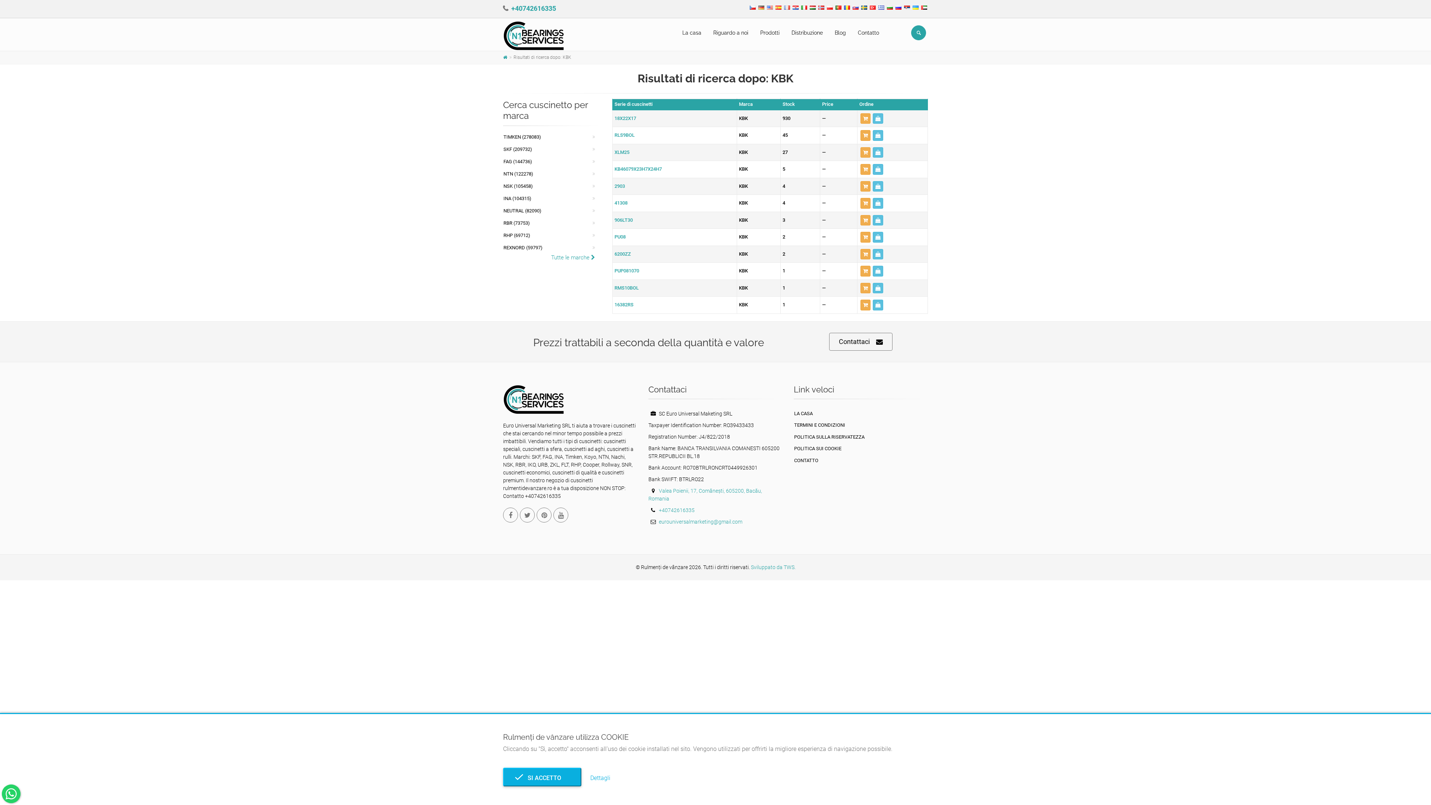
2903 (620, 186)
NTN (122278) (518, 174)
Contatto (868, 33)
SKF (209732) (517, 149)
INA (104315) (517, 198)
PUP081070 (627, 271)
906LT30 (624, 220)
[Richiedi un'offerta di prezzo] (878, 118)
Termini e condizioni (819, 425)
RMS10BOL (627, 288)
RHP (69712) (516, 235)
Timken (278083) (522, 137)
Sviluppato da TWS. (773, 567)
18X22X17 (625, 118)
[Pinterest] (544, 515)
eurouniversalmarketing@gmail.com (700, 522)
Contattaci (854, 341)
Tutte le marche (571, 257)
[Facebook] (510, 515)
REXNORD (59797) (523, 247)
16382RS (624, 304)
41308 (621, 203)
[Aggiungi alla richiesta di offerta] (865, 118)
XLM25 (622, 152)
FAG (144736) (517, 161)
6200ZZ (623, 254)
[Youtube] (560, 515)
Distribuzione (807, 33)
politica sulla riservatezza (829, 437)
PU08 (620, 237)
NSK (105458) (518, 186)
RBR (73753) (516, 223)
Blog (840, 33)
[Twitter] (527, 515)
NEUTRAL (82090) (522, 211)
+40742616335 (533, 8)
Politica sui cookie (817, 448)
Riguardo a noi (730, 33)
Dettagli (600, 778)
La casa (691, 33)
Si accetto (542, 778)
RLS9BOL (625, 135)
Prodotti (770, 33)
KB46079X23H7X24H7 (638, 169)
